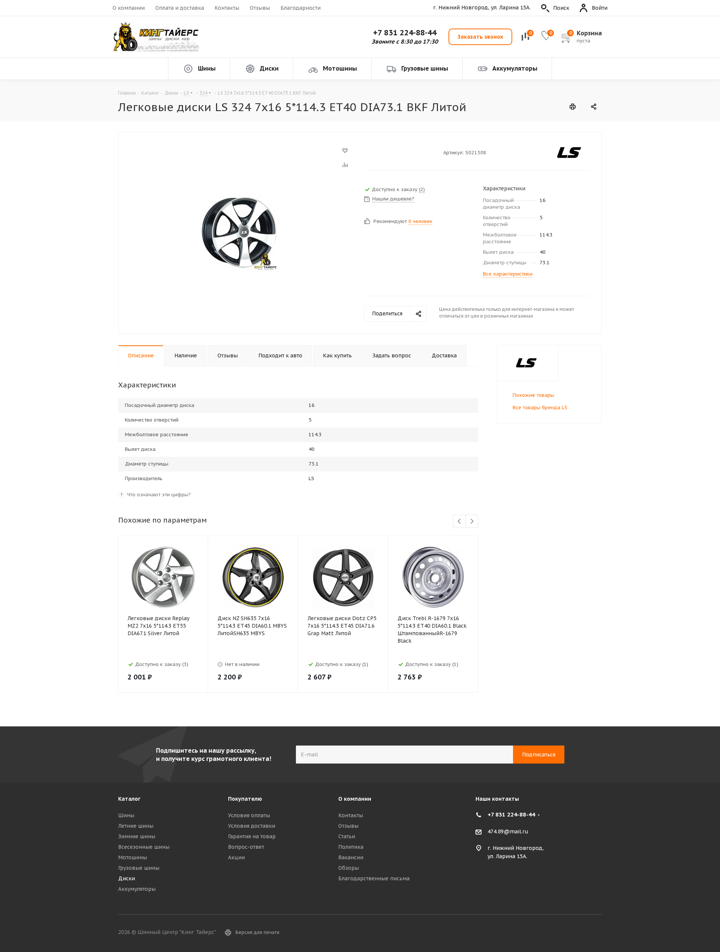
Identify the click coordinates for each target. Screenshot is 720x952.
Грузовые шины (138, 868)
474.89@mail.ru (508, 831)
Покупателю (245, 798)
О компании (128, 8)
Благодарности (300, 8)
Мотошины (132, 857)
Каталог (129, 798)
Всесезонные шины (144, 847)
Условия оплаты (249, 815)
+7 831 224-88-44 (404, 33)
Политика (350, 847)
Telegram (596, 932)
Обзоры (348, 868)
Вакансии (350, 857)
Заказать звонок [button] (480, 36)
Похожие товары (533, 395)
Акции (236, 857)
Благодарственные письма (374, 878)
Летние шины (135, 825)
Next (472, 521)
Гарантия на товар (252, 836)
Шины (126, 815)
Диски (126, 878)
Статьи (346, 836)
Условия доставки (251, 825)
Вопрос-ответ (246, 847)
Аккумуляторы (137, 889)
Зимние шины (136, 836)
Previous (459, 521)
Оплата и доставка (179, 8)
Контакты (226, 8)
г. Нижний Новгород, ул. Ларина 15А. (482, 8)
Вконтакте (577, 932)
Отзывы (260, 8)
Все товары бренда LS (540, 407)
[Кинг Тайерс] (155, 37)
